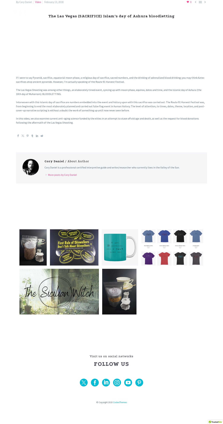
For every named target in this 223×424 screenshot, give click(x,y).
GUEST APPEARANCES (136, 12)
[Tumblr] (32, 135)
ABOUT (185, 12)
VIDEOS (110, 12)
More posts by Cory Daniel (62, 174)
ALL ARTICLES (59, 12)
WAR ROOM (166, 12)
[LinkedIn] (37, 135)
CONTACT (203, 12)
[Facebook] (18, 135)
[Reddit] (41, 135)
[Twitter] (23, 135)
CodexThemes (120, 402)
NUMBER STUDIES (86, 12)
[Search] (216, 13)
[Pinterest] (27, 135)
